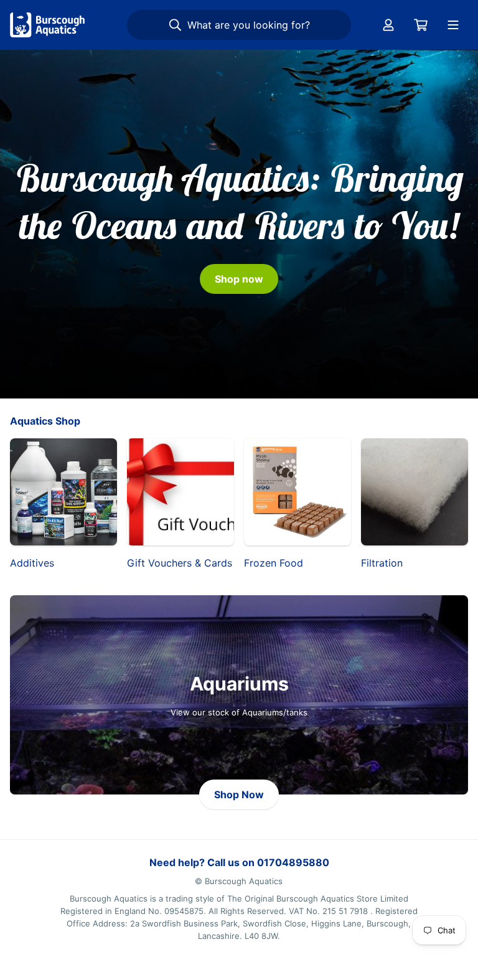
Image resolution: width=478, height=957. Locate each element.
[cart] (421, 25)
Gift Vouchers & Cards (179, 563)
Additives (32, 563)
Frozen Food (273, 563)
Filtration (382, 563)
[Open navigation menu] (453, 25)
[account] (388, 25)
